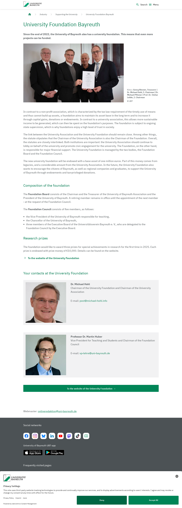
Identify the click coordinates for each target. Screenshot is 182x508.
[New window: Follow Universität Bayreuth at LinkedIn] (52, 436)
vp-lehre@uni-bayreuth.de (95, 353)
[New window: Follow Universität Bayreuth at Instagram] (35, 436)
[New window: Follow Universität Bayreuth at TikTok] (78, 436)
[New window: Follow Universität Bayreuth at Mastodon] (69, 436)
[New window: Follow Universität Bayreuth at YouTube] (60, 436)
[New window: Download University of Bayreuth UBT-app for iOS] (33, 454)
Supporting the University (66, 14)
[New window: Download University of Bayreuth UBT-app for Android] (54, 454)
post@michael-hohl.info (93, 300)
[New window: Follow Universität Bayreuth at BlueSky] (43, 436)
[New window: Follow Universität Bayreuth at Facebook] (26, 436)
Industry (43, 14)
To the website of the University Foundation (89, 388)
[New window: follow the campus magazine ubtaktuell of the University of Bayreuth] (86, 436)
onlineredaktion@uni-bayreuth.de (57, 411)
